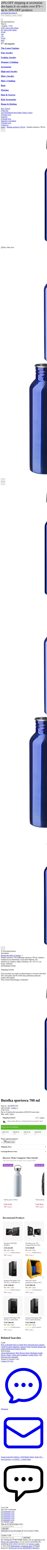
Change (42, 1118)
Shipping (16, 1347)
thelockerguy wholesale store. (21, 1546)
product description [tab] (8, 978)
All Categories (13, 1357)
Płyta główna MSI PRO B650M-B (10, 1244)
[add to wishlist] (2, 1142)
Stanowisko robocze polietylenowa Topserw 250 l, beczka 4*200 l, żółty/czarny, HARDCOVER (33, 1282)
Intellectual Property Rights (16, 1349)
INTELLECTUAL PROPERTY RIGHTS (24, 1548)
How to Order (18, 1345)
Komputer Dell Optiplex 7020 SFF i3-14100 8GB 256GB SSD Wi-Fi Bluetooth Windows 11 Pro (34, 1319)
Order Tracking (31, 1347)
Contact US (5, 1361)
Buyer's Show (25, 1353)
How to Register (7, 1345)
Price (25, 1345)
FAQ (11, 1361)
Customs (23, 1347)
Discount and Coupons (36, 1345)
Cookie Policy (33, 1355)
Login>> (9, 1207)
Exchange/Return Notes (9, 1151)
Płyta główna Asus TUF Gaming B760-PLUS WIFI (32, 1244)
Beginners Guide (36, 1353)
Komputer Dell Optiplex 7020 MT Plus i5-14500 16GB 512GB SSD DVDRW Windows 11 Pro (12, 1319)
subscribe (5, 1529)
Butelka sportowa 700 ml (16, 127)
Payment (9, 1347)
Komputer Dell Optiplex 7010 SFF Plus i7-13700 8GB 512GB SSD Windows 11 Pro (13, 1282)
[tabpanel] (23, 1038)
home (3, 127)
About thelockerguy (8, 1353)
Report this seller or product (11, 955)
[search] (2, 19)
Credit (3, 1347)
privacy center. (34, 1544)
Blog (17, 1353)
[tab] (23, 980)
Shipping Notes (6, 1147)
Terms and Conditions (20, 1355)
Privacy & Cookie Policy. (10, 1542)
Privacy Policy (6, 1355)
